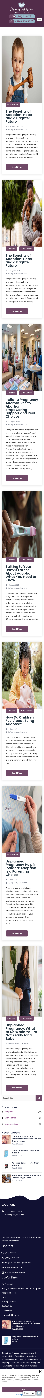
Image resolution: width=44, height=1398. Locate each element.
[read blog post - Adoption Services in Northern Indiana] (6, 1166)
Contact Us (7, 1306)
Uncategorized (11, 1124)
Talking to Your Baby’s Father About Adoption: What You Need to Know (21, 573)
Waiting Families (9, 1301)
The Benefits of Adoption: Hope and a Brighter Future (19, 116)
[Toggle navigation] (39, 19)
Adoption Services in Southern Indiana (25, 1151)
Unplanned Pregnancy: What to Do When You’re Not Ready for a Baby (21, 1032)
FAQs (4, 1297)
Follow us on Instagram (15, 1272)
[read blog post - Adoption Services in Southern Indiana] (6, 1153)
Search (39, 1098)
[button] (40, 1371)
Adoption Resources (11, 1293)
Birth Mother (13, 104)
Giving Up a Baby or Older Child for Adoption (21, 1288)
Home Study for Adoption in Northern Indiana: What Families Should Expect (26, 1138)
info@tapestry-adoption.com (18, 1262)
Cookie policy (20, 1395)
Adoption (11, 248)
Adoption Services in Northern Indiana (25, 1164)
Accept (22, 1389)
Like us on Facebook (13, 1267)
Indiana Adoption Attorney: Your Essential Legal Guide (26, 1176)
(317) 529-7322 (25, 16)
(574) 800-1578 (24, 21)
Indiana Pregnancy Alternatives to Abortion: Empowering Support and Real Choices (22, 408)
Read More (17, 167)
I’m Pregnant (7, 1284)
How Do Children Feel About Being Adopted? (20, 720)
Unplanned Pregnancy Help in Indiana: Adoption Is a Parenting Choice (21, 868)
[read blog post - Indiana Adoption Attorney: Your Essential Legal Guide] (6, 1178)
